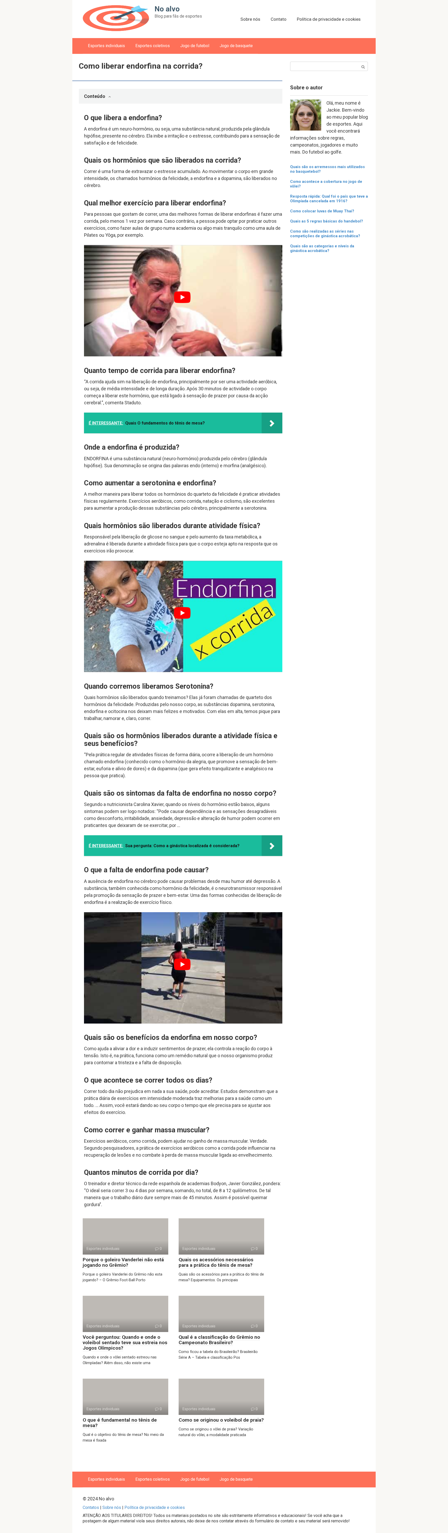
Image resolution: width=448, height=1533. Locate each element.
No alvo (167, 9)
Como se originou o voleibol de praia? (221, 1420)
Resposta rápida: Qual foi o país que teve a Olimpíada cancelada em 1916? (329, 198)
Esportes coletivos (152, 45)
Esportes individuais (106, 45)
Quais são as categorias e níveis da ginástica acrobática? (322, 248)
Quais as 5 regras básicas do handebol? (326, 221)
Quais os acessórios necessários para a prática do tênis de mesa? (216, 1262)
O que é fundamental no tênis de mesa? (120, 1422)
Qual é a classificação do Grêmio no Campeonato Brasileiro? (219, 1339)
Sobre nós (250, 19)
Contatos (91, 1507)
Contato (278, 19)
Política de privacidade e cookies (329, 19)
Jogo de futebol (194, 45)
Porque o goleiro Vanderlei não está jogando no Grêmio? (123, 1262)
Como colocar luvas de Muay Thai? (322, 211)
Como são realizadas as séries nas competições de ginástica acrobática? (325, 233)
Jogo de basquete (236, 45)
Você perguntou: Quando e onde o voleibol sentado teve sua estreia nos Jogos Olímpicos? (125, 1342)
